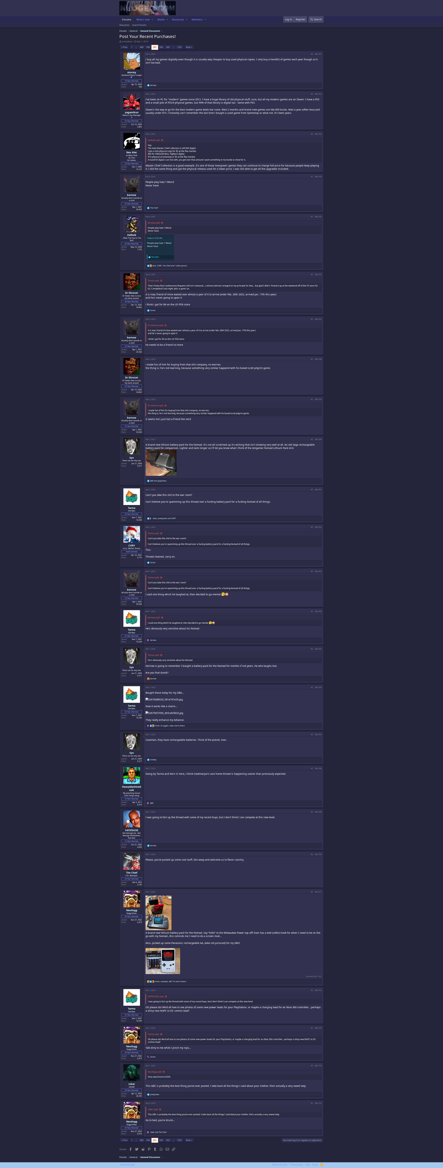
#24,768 (318, 768)
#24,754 (318, 176)
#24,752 (318, 94)
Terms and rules (279, 1164)
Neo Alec (131, 152)
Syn (131, 457)
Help (307, 1164)
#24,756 (318, 274)
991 (155, 47)
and (158, 481)
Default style (128, 1164)
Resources (178, 19)
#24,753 (318, 134)
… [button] (136, 47)
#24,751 (318, 54)
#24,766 (318, 687)
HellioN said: (154, 140)
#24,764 (318, 611)
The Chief (131, 872)
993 (168, 47)
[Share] (312, 54)
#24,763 (318, 571)
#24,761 (318, 489)
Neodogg (131, 910)
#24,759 (318, 399)
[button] (152, 19)
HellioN (131, 235)
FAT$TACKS (131, 830)
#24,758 (318, 359)
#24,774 (318, 1065)
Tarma (131, 508)
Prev (125, 47)
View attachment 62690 (159, 1076)
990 (148, 47)
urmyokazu (127, 41)
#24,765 (318, 649)
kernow (131, 195)
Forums (126, 19)
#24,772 (318, 990)
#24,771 (318, 892)
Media (161, 19)
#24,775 (318, 1103)
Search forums (139, 25)
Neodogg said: (155, 1071)
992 (161, 47)
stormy (131, 72)
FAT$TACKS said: (156, 996)
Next (188, 47)
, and (164, 518)
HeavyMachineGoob (131, 788)
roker (131, 1084)
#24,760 (318, 439)
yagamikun (131, 112)
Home (315, 1164)
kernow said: (154, 222)
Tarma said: (153, 280)
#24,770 (318, 854)
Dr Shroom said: (155, 325)
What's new (143, 19)
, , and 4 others (170, 725)
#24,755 (318, 216)
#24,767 (318, 734)
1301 (179, 47)
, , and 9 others (170, 981)
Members (197, 19)
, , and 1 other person (170, 265)
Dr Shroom (131, 292)
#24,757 (318, 319)
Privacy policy (296, 1164)
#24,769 (318, 812)
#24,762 (318, 527)
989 (141, 47)
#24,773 (318, 1028)
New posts (124, 25)
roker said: (153, 1109)
